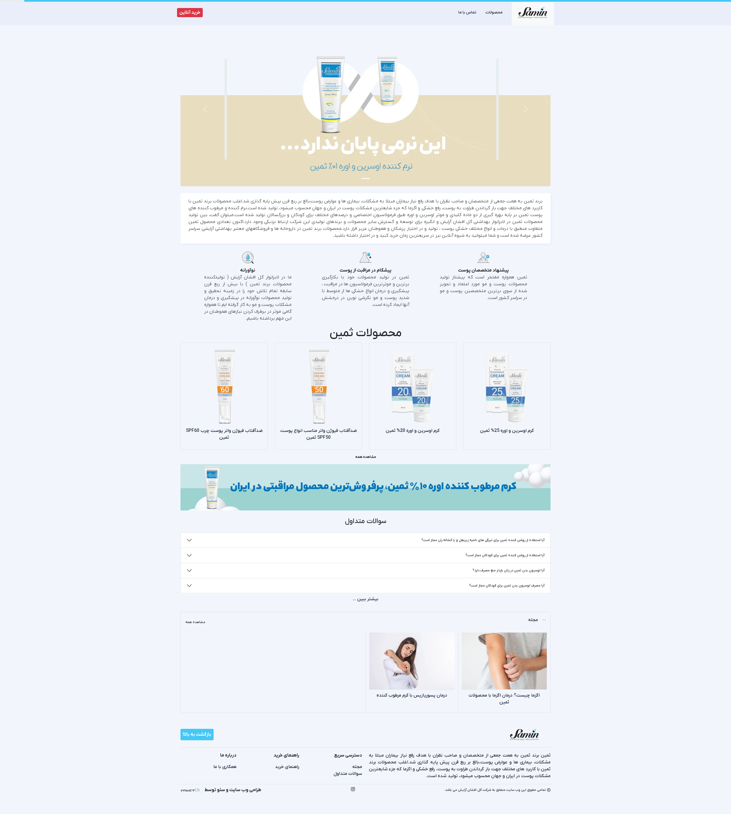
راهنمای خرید (287, 767)
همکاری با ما (224, 767)
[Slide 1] (365, 178)
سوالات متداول (348, 774)
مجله (357, 767)
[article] (504, 673)
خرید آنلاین (189, 12)
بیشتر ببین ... (365, 599)
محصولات (494, 12)
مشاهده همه (365, 457)
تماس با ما (467, 12)
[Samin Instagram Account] (353, 790)
